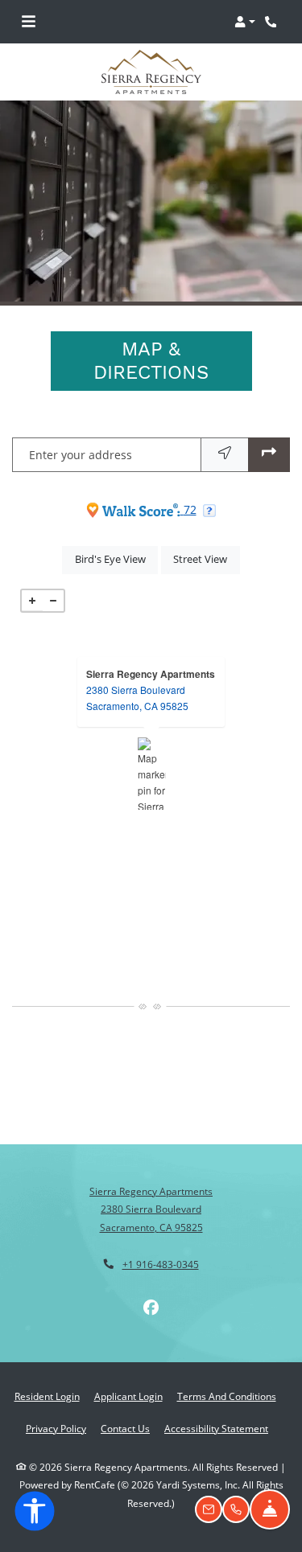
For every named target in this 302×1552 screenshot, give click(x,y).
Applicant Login (128, 1396)
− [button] (53, 600)
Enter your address (80, 454)
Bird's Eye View (116, 558)
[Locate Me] (225, 455)
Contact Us (125, 1428)
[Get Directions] (269, 455)
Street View (206, 558)
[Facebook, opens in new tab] (151, 1307)
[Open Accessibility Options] (34, 1514)
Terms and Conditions (226, 1396)
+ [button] (32, 600)
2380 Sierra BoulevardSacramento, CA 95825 (137, 697)
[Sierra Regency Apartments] (152, 773)
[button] (245, 21)
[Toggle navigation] (28, 21)
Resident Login (47, 1396)
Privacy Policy (56, 1428)
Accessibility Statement (216, 1428)
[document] (151, 774)
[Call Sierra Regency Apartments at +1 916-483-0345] (273, 21)
